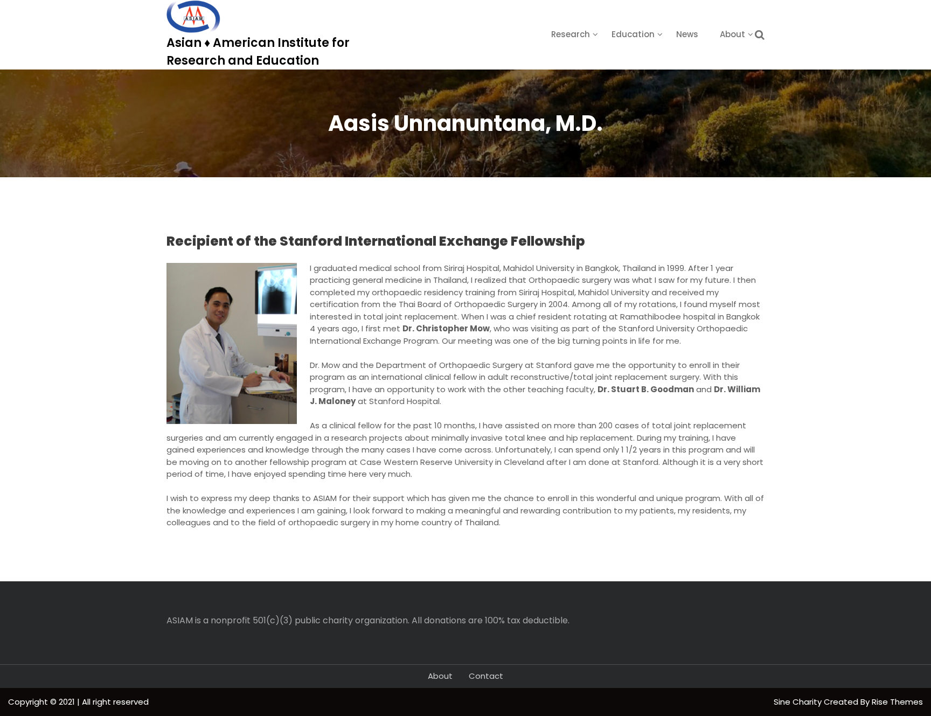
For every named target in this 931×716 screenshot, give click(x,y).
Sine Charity (799, 701)
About (732, 34)
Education (633, 34)
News (687, 34)
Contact (486, 676)
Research (570, 34)
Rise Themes (897, 701)
